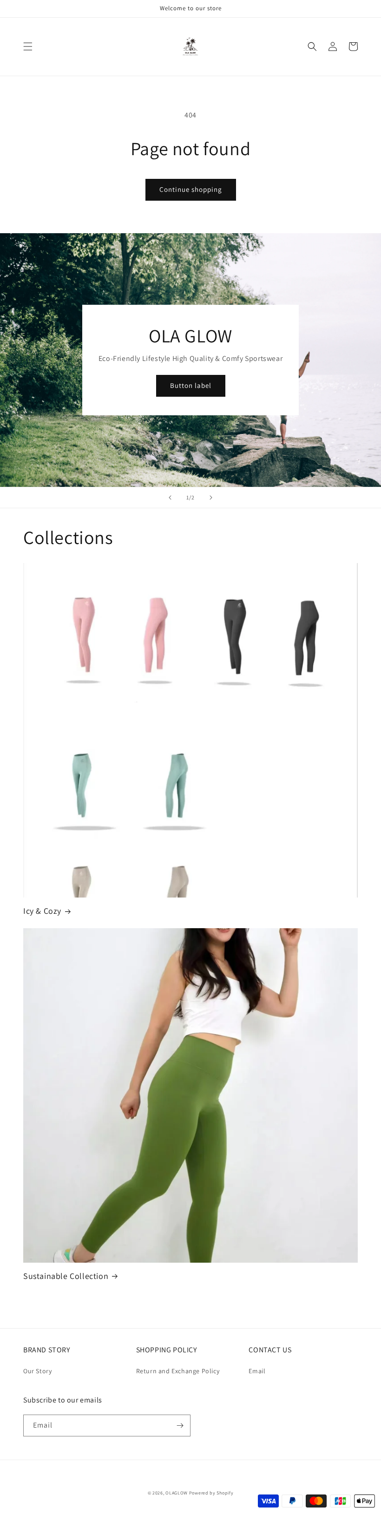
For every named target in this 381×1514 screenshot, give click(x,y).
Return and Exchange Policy (178, 1371)
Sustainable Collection (65, 1276)
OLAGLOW (176, 1493)
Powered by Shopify (211, 1493)
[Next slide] (211, 497)
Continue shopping (190, 189)
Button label (190, 385)
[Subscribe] (180, 1425)
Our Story (37, 1371)
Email (257, 1371)
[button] (28, 46)
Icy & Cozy (42, 910)
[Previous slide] (170, 497)
